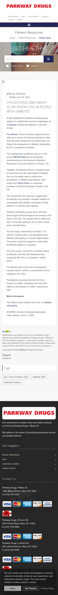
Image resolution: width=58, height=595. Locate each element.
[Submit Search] (49, 59)
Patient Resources (27, 37)
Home (12, 37)
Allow (12, 588)
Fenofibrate (12, 134)
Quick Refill (33, 16)
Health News (16, 65)
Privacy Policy (8, 468)
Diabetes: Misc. (39, 376)
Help (23, 16)
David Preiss (23, 183)
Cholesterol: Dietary (12, 382)
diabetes (12, 124)
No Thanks (30, 588)
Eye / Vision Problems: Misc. (16, 376)
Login (19, 19)
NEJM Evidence (21, 156)
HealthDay (22, 350)
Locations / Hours (10, 464)
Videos (34, 65)
